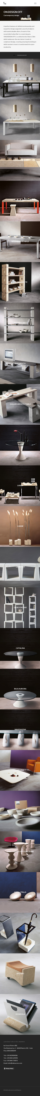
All (14, 55)
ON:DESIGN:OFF (22, 55)
